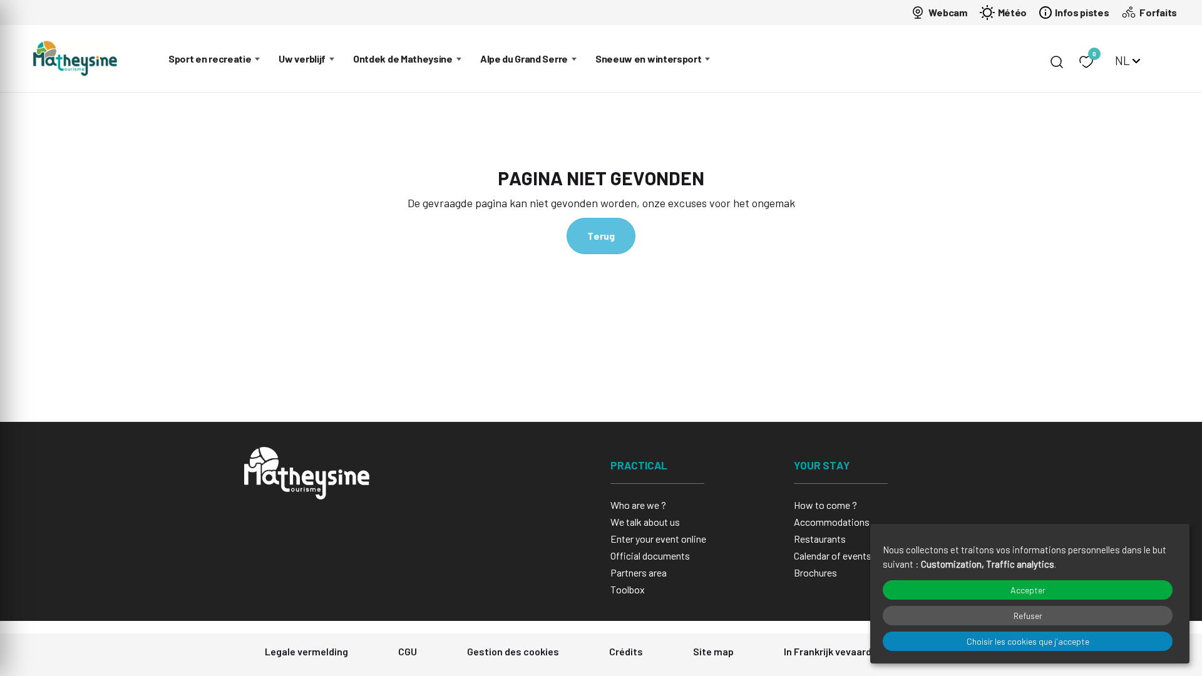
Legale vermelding (306, 651)
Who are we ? (638, 505)
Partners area (638, 572)
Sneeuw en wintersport (648, 58)
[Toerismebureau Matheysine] (75, 58)
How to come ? (825, 505)
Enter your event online (658, 539)
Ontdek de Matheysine (403, 58)
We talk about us (645, 522)
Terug (601, 236)
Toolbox (627, 589)
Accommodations (832, 522)
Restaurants (820, 539)
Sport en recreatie (209, 58)
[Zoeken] (1056, 61)
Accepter (1027, 590)
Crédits (626, 651)
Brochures (815, 572)
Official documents (650, 555)
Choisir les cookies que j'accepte (1028, 641)
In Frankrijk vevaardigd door (847, 651)
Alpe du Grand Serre (524, 58)
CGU (407, 651)
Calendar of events (832, 555)
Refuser (1028, 615)
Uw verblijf (302, 58)
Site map (713, 651)
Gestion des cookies (513, 651)
